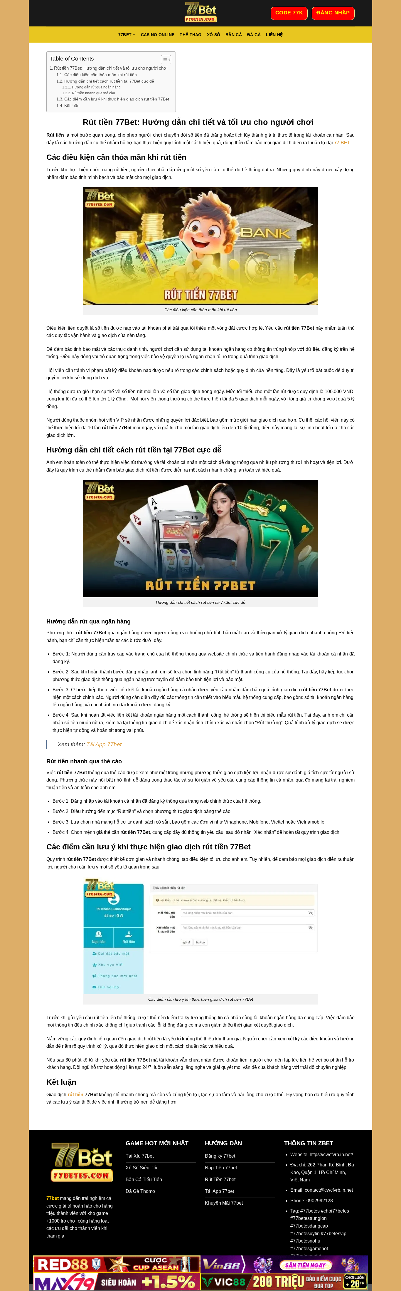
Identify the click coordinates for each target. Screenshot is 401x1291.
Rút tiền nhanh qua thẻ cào (93, 93)
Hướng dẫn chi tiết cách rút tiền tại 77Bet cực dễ (109, 81)
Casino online (158, 34)
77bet (125, 34)
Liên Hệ (274, 34)
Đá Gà (254, 34)
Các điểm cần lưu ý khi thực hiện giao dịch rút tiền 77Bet (116, 99)
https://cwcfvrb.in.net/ (331, 1154)
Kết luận (72, 105)
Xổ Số (213, 34)
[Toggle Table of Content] (163, 60)
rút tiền (74, 1094)
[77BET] (200, 13)
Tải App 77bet (104, 744)
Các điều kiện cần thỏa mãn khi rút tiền (101, 75)
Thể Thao (190, 34)
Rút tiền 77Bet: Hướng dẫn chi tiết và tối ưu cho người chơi (112, 68)
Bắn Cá (233, 34)
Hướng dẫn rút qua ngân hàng (97, 87)
